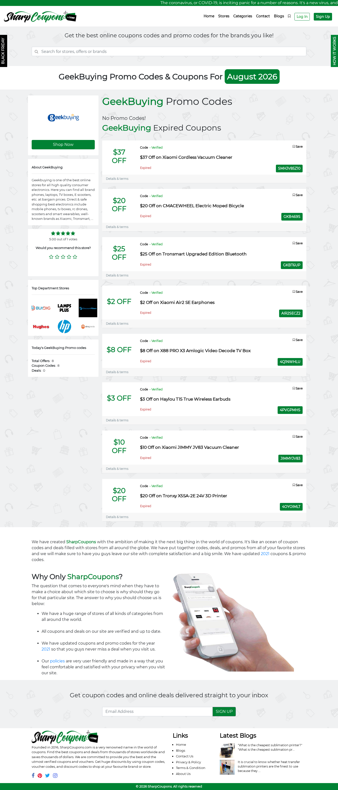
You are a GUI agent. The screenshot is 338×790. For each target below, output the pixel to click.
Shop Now (63, 144)
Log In (302, 16)
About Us (183, 774)
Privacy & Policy (188, 762)
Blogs (279, 16)
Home (209, 16)
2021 (265, 553)
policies (57, 661)
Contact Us (184, 756)
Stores (223, 16)
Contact (263, 16)
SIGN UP (224, 711)
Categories (242, 16)
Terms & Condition (190, 768)
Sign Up (323, 16)
